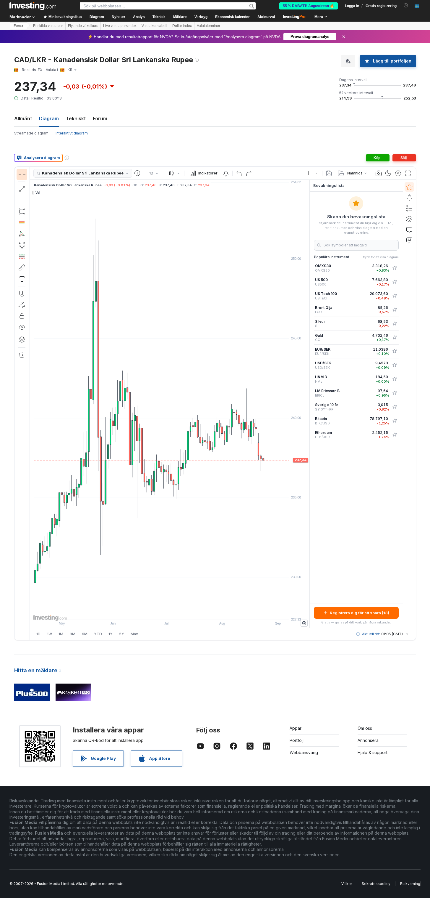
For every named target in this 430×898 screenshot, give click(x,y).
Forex (18, 26)
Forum (100, 118)
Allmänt (23, 118)
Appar (295, 728)
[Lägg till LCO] (394, 310)
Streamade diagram (31, 133)
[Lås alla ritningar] (22, 316)
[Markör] (22, 174)
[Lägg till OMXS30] (394, 268)
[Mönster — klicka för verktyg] (22, 245)
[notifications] (406, 5)
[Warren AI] (409, 240)
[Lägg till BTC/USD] (394, 421)
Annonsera (368, 740)
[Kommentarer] (409, 229)
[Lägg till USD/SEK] (394, 365)
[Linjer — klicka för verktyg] (22, 189)
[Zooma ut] (154, 612)
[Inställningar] (304, 623)
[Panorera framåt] (177, 612)
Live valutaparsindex (120, 26)
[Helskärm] (407, 173)
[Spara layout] (328, 173)
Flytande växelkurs (83, 26)
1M (61, 634)
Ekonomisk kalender (232, 17)
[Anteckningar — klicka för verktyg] (22, 279)
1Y (110, 634)
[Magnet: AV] (22, 293)
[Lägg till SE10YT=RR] (394, 407)
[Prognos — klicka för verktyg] (22, 256)
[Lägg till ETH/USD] (394, 435)
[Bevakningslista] (409, 187)
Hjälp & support (372, 752)
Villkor (346, 883)
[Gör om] (248, 173)
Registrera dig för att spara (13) (359, 612)
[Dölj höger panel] (307, 404)
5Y (121, 634)
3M (72, 634)
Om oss (365, 728)
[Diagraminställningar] (398, 173)
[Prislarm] (225, 173)
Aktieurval (266, 17)
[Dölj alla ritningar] (22, 327)
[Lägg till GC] (394, 337)
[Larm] (409, 197)
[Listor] (409, 208)
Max (134, 634)
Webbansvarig (304, 752)
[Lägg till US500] (394, 282)
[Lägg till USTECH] (394, 296)
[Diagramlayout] (313, 173)
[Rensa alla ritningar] (22, 354)
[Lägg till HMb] (394, 379)
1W (49, 634)
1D (38, 634)
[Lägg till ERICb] (394, 393)
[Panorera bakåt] (169, 612)
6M (84, 634)
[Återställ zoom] (185, 612)
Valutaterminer (208, 26)
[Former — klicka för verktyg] (22, 211)
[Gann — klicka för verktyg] (22, 234)
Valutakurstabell (154, 26)
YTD (98, 634)
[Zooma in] (161, 612)
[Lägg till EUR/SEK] (394, 351)
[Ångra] (239, 173)
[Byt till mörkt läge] (388, 173)
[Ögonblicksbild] (378, 173)
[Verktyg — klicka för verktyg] (22, 267)
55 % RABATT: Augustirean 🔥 (308, 6)
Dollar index (182, 26)
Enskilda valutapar (48, 26)
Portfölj (297, 740)
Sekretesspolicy (376, 883)
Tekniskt (76, 118)
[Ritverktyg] (31, 403)
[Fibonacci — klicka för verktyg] (22, 222)
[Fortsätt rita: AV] (22, 304)
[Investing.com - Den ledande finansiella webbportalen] (32, 6)
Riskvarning (410, 883)
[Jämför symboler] (137, 173)
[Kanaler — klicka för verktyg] (22, 200)
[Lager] (22, 339)
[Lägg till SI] (394, 324)
